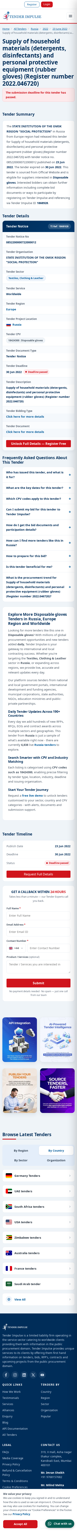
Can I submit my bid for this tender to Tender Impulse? (33, 511)
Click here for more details (25, 416)
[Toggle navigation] (70, 16)
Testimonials (10, 1398)
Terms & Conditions (15, 1481)
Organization (49, 1410)
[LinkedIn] (24, 1374)
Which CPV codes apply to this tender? (33, 499)
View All (19, 1299)
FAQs (5, 1452)
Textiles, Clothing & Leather (25, 278)
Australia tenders (26, 1253)
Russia (34, 29)
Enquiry (7, 1416)
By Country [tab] (56, 1150)
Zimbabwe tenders (27, 1237)
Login (46, 4)
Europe (11, 309)
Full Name (14, 908)
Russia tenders (45, 745)
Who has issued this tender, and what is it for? (34, 474)
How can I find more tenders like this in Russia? (34, 542)
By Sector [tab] (21, 1160)
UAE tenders (23, 1191)
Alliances (8, 1410)
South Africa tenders (29, 1207)
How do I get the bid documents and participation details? (32, 527)
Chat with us (62, 1523)
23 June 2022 (60, 29)
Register (32, 4)
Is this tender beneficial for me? (29, 567)
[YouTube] (42, 1374)
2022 (45, 29)
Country (46, 1392)
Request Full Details (38, 874)
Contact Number (17, 941)
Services (7, 1404)
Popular (46, 1416)
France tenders (25, 1268)
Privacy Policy (21, 1514)
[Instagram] (15, 1374)
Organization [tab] (56, 1160)
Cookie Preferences (15, 1487)
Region (45, 1398)
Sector (45, 1404)
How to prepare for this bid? (26, 556)
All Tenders (20, 29)
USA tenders (23, 1222)
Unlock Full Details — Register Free (38, 443)
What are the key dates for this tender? (34, 488)
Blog (5, 1422)
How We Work (11, 1392)
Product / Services (23, 957)
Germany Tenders (27, 1176)
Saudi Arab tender (27, 1284)
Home (5, 29)
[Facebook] (5, 1374)
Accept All (20, 1524)
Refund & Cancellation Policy (17, 1473)
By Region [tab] (21, 1150)
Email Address (16, 924)
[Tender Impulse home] (22, 16)
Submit (38, 983)
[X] (33, 1374)
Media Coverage (12, 1458)
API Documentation (15, 1428)
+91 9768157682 (51, 1477)
